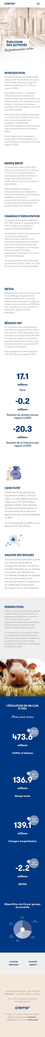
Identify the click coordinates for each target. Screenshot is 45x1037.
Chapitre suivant (33, 963)
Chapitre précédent (14, 963)
